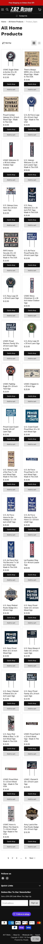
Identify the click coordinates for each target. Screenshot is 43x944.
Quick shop (11, 84)
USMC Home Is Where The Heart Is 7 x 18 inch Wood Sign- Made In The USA (10, 829)
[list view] (39, 43)
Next (32, 858)
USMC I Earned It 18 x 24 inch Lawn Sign (31, 781)
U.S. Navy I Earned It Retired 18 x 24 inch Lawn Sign (10, 693)
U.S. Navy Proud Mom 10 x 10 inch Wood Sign (10, 650)
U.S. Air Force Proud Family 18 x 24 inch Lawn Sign (31, 253)
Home (3, 22)
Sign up (34, 903)
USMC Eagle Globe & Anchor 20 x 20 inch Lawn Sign (11, 72)
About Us (16, 935)
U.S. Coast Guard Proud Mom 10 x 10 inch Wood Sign (31, 429)
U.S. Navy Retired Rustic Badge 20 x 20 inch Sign (10, 607)
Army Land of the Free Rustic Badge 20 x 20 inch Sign (31, 827)
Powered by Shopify (21, 940)
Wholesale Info (27, 935)
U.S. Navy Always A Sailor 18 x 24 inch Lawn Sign (32, 650)
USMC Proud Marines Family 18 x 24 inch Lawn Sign (11, 343)
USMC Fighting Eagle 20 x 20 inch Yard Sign (10, 386)
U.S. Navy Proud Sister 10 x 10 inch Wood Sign (31, 607)
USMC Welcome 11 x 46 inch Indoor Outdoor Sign (11, 162)
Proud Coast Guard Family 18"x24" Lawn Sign (10, 429)
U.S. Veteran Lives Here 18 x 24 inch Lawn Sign (10, 207)
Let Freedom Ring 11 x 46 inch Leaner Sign (31, 562)
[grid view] (34, 43)
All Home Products (16, 22)
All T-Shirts (7, 935)
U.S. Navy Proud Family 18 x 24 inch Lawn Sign (31, 693)
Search (37, 935)
